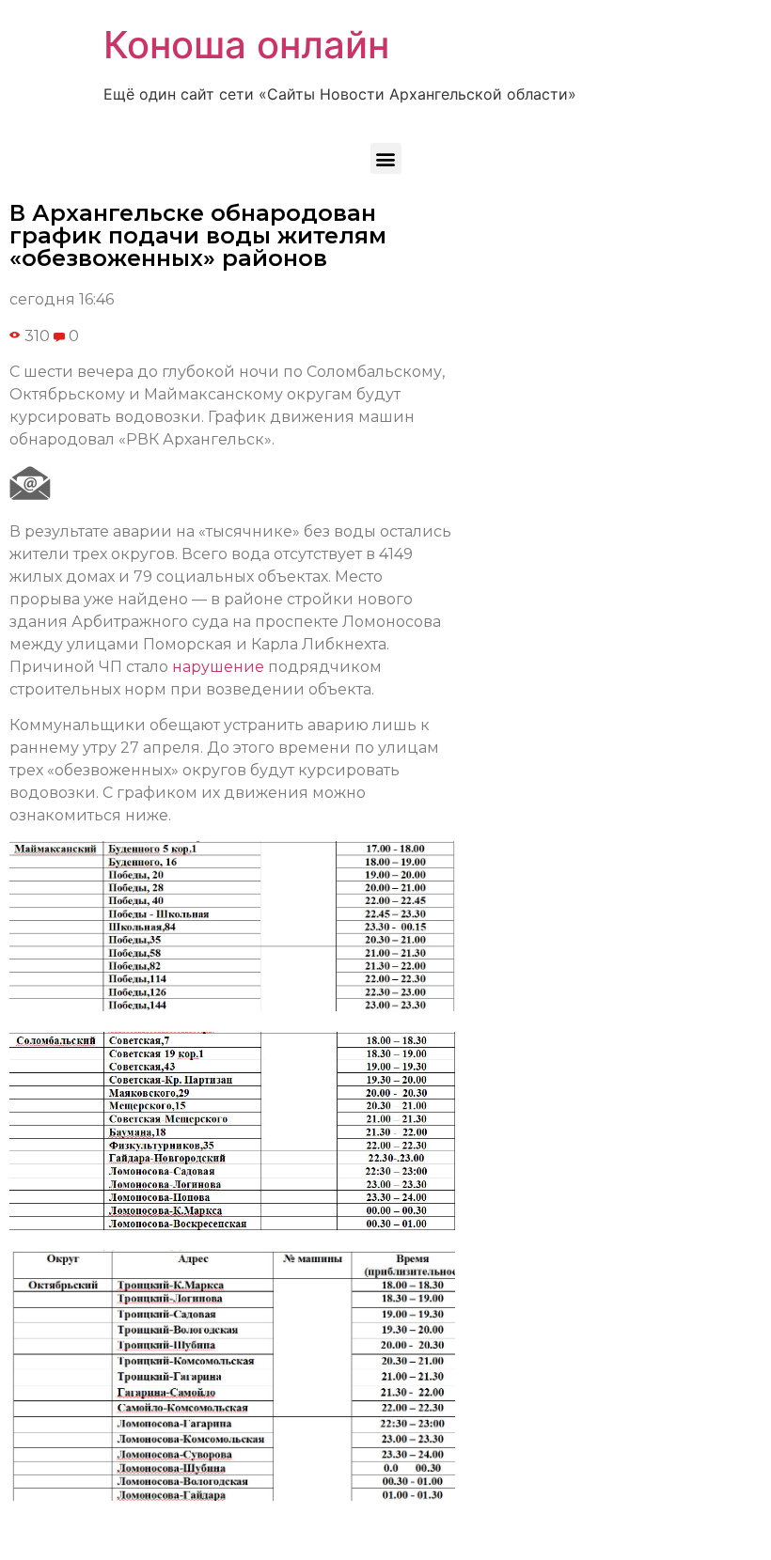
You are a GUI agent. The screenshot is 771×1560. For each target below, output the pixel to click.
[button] (385, 158)
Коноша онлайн (246, 45)
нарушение (218, 667)
